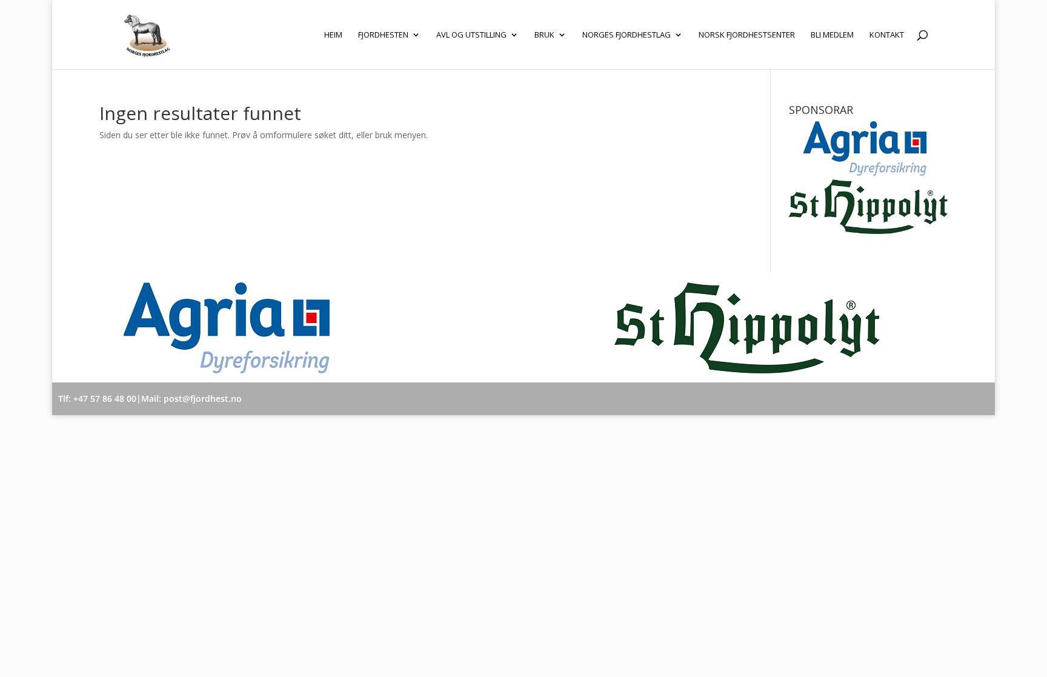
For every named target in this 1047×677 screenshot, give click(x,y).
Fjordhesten (383, 35)
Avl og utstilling (471, 35)
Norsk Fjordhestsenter (747, 35)
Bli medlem (832, 35)
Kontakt (886, 35)
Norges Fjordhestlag (626, 35)
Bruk (544, 35)
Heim (333, 35)
